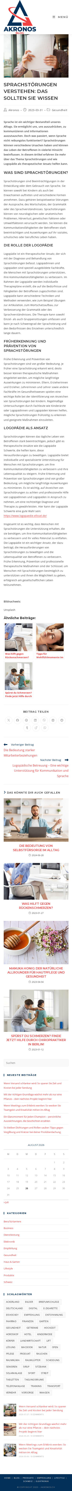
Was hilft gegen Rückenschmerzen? (36, 906)
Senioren (11, 1366)
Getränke (32, 1327)
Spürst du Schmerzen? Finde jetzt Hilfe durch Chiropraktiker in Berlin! (36, 1040)
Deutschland (14, 1308)
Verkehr (11, 1392)
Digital (33, 1308)
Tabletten (12, 1379)
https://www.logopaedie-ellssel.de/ (25, 515)
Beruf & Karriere (12, 1221)
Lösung (11, 1347)
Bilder (29, 1301)
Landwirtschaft (30, 1340)
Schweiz (8, 1282)
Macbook (27, 1347)
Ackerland (13, 1301)
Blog (17, 1478)
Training (36, 1386)
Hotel (28, 1334)
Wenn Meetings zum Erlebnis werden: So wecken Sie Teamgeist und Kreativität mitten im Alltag (42, 1448)
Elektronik (9, 1241)
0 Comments (37, 1414)
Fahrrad (11, 1321)
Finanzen (27, 1321)
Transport (54, 1386)
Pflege (10, 1353)
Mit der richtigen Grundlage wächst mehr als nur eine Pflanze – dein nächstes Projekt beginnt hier (43, 1427)
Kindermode (44, 1334)
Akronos (13, 110)
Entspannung (54, 1314)
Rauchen (41, 1353)
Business (8, 1228)
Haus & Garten (12, 1261)
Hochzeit (50, 1327)
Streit (44, 1373)
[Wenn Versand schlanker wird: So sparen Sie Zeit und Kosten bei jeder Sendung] (10, 1410)
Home (7, 1478)
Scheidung (53, 1360)
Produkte (9, 1275)
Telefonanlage (15, 1386)
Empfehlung (10, 1248)
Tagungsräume (34, 1379)
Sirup (26, 1366)
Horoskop (12, 1334)
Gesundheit (59, 110)
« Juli (6, 1202)
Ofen (55, 1347)
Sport (31, 1373)
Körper (10, 1340)
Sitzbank (40, 1366)
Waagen (44, 1392)
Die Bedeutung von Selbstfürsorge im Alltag (36, 848)
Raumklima (13, 1360)
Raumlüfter (32, 1360)
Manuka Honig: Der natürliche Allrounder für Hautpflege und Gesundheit (36, 973)
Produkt (25, 1353)
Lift (49, 1340)
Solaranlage (14, 1373)
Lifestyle (8, 1268)
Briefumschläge (49, 1301)
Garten (43, 1321)
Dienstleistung (11, 1234)
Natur (42, 1347)
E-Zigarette (50, 1308)
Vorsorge (28, 1392)
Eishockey (12, 1314)
